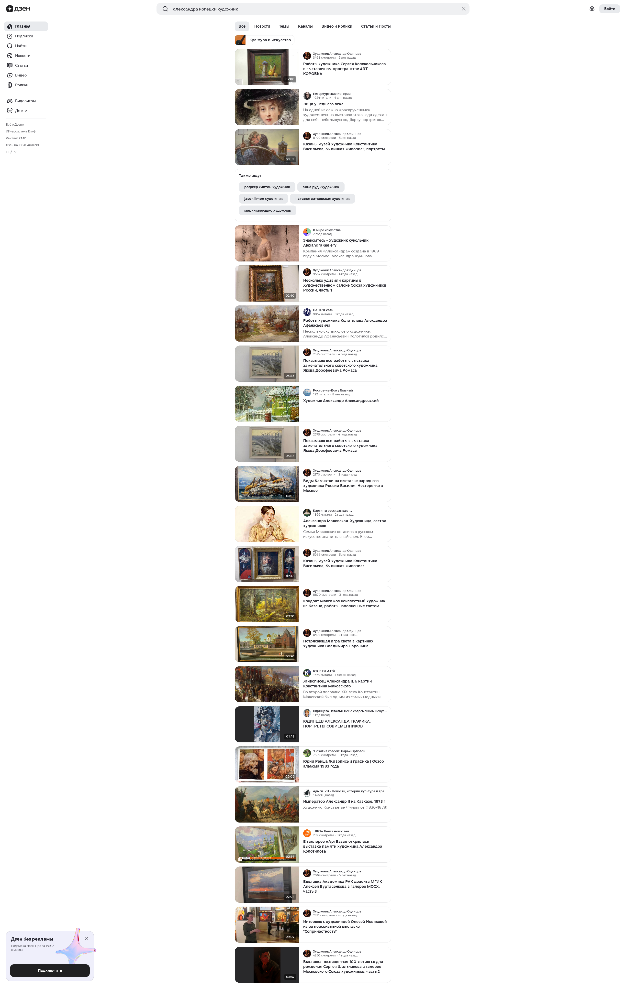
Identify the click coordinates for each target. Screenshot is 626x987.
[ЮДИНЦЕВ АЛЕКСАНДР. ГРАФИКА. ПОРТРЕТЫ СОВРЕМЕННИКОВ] (267, 724)
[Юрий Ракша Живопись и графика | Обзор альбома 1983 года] (267, 764)
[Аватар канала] (307, 56)
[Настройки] (592, 8)
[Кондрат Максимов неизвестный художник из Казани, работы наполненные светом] (267, 604)
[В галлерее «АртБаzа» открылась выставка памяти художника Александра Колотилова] (267, 844)
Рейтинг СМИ (16, 138)
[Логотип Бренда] (9, 8)
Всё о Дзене (15, 124)
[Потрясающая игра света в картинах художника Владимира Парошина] (267, 644)
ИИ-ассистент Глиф (20, 131)
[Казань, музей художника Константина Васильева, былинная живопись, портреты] (267, 147)
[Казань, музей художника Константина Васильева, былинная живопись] (267, 564)
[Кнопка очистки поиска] (463, 8)
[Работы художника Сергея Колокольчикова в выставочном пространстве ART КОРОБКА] (267, 67)
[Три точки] (386, 56)
